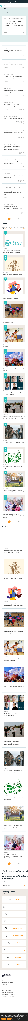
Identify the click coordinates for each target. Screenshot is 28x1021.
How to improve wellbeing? (8, 996)
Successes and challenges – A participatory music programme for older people (13, 208)
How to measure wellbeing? (8, 994)
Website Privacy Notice (7, 982)
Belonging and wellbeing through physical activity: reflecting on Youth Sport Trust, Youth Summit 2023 (13, 148)
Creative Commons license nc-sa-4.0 (15, 228)
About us (4, 980)
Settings (14, 1018)
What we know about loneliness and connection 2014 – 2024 (13, 23)
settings (21, 1016)
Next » (25, 218)
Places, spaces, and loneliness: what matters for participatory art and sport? (13, 192)
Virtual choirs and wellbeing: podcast (13, 64)
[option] (14, 25)
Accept (4, 1018)
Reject (9, 1018)
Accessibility (4, 984)
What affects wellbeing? (7, 992)
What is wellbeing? (6, 990)
